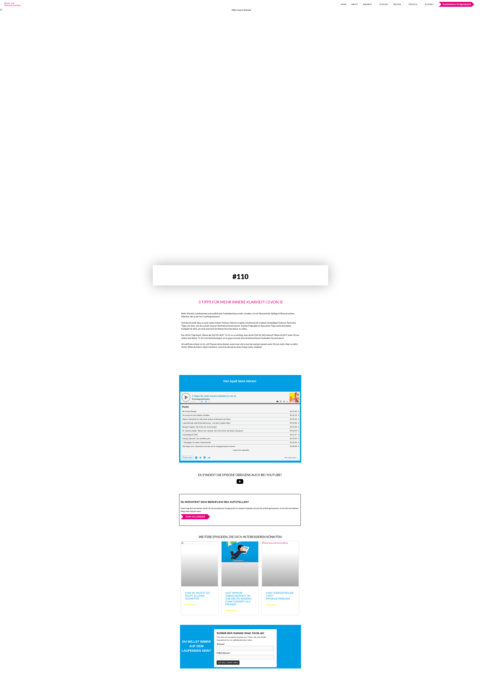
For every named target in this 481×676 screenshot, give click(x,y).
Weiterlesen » (191, 605)
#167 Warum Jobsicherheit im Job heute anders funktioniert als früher (238, 598)
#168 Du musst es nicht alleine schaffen (197, 595)
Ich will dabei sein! (228, 663)
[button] (455, 4)
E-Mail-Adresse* (223, 653)
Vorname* (221, 644)
